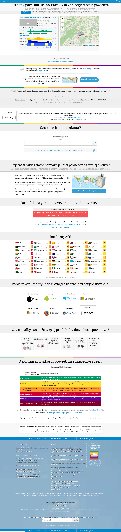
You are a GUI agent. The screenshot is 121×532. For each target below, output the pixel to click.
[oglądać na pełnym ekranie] (55, 17)
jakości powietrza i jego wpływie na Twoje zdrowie (66, 413)
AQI (31, 17)
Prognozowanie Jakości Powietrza (26, 472)
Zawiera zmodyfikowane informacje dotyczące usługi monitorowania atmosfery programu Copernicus (67, 471)
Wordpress (69, 308)
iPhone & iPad (33, 294)
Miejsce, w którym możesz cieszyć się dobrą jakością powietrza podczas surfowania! (66, 486)
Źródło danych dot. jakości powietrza (27, 469)
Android (51, 294)
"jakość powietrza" (95, 410)
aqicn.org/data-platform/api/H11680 (68, 117)
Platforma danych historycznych (25, 477)
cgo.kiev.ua (43, 71)
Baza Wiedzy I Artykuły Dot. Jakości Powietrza (29, 458)
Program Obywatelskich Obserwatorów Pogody (65, 467)
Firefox (51, 308)
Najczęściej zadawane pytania (27, 465)
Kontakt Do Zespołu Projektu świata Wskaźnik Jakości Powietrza (32, 448)
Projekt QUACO (55, 489)
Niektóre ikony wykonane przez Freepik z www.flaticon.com (63, 475)
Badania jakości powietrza (26, 455)
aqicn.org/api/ (81, 119)
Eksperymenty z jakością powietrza (26, 460)
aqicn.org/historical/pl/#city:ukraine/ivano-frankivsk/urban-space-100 (59, 224)
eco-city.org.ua (88, 69)
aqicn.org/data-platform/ (60, 227)
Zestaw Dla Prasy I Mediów (24, 451)
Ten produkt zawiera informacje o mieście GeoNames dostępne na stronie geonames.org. (67, 460)
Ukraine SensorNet (60, 505)
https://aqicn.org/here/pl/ (60, 96)
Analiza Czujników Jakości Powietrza (27, 462)
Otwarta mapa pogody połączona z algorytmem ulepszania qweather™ (68, 463)
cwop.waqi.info (55, 468)
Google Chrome (33, 308)
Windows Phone (69, 294)
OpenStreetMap (89, 45)
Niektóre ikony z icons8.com (59, 479)
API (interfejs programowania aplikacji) (28, 476)
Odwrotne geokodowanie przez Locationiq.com (65, 481)
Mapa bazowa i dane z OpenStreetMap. (62, 483)
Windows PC (87, 294)
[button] (80, 35)
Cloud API (87, 308)
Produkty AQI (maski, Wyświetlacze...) (27, 474)
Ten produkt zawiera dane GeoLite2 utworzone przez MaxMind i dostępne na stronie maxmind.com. (67, 456)
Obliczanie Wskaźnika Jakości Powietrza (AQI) (29, 471)
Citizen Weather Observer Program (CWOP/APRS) (60, 502)
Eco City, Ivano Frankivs (60, 503)
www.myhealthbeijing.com (92, 418)
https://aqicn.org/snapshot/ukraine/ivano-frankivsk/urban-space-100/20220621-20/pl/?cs (60, 103)
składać (76, 520)
